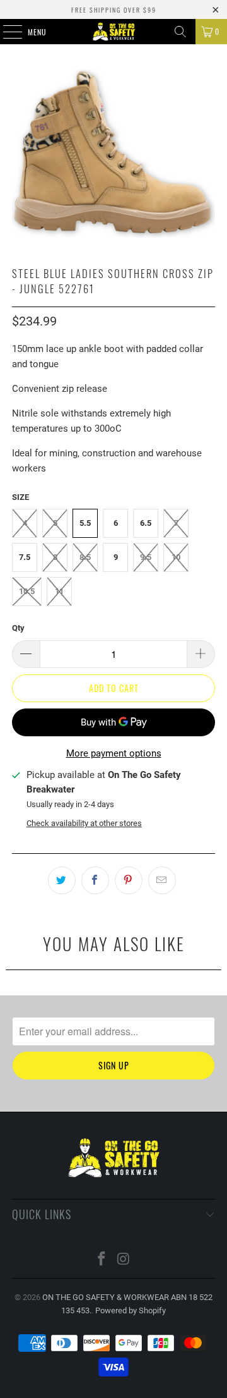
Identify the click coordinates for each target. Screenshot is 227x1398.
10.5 (27, 591)
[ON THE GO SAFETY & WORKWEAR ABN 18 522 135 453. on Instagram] (124, 1260)
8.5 (85, 557)
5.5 (85, 523)
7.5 (24, 557)
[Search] (180, 31)
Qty (18, 628)
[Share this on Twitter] (62, 880)
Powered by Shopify (130, 1310)
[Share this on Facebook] (95, 880)
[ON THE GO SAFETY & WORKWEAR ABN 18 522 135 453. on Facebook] (102, 1260)
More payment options (113, 753)
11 (59, 591)
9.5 (145, 557)
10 (176, 557)
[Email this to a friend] (162, 880)
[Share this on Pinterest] (129, 880)
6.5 (145, 523)
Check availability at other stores (84, 823)
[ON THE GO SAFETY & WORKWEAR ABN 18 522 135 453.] (113, 31)
